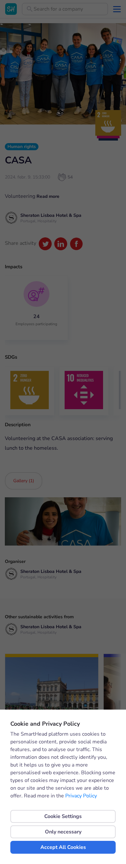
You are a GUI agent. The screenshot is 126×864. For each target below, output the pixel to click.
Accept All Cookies (63, 847)
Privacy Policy (81, 795)
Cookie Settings (63, 816)
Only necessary (63, 831)
